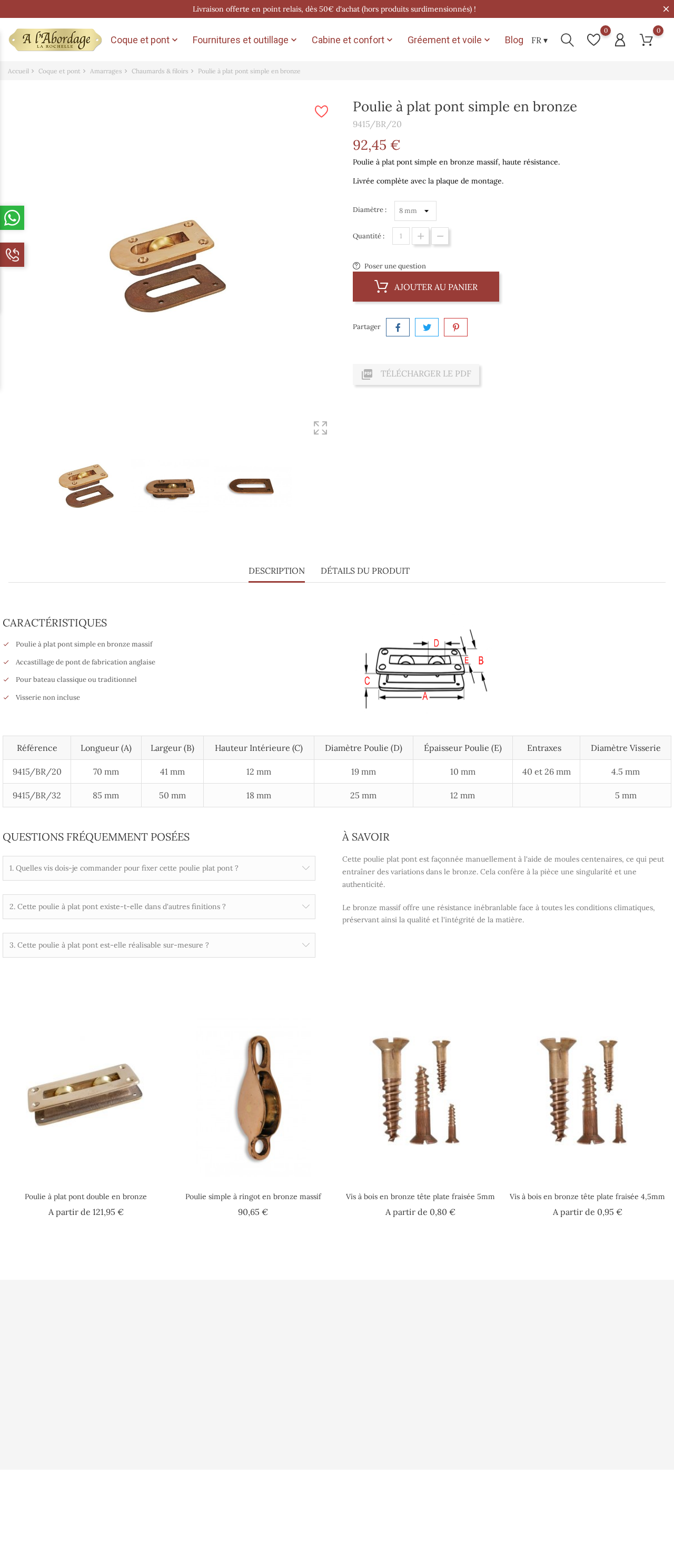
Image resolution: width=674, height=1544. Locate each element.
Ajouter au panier (435, 287)
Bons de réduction (427, 1400)
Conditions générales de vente (224, 1367)
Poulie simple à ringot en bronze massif (253, 1196)
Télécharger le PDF (416, 374)
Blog (514, 39)
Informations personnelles (440, 1333)
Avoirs (408, 1367)
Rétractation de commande (442, 1417)
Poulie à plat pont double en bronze (86, 1196)
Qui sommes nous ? (206, 1333)
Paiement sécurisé (315, 1383)
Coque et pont (145, 40)
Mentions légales (202, 1383)
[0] (593, 39)
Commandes (418, 1350)
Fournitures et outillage (246, 40)
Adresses (412, 1383)
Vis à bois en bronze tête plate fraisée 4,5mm (587, 1196)
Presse (297, 1350)
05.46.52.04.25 (43, 1403)
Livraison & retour (205, 1400)
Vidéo (295, 1333)
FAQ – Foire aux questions (328, 1400)
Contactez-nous (201, 1417)
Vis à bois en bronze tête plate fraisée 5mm (420, 1196)
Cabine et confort (353, 40)
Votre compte (424, 1310)
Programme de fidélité (322, 1367)
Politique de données (209, 1350)
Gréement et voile (450, 40)
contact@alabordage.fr (57, 1420)
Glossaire (301, 1417)
